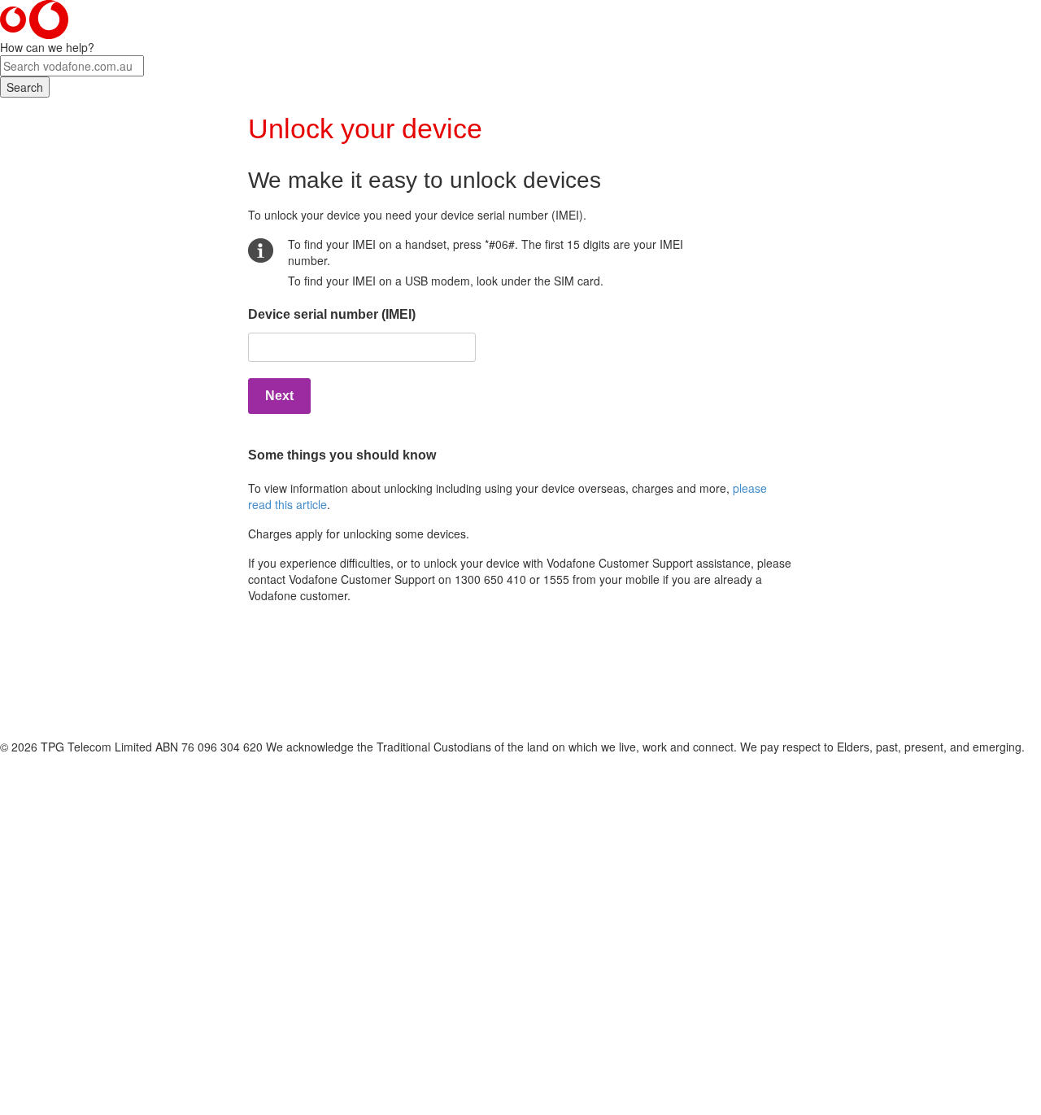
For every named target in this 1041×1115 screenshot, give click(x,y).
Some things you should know (342, 455)
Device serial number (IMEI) (332, 314)
